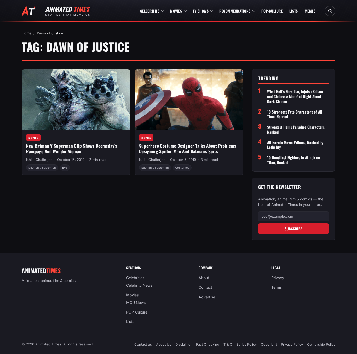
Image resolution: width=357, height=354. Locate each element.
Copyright (269, 344)
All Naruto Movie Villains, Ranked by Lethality (295, 145)
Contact (205, 287)
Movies (176, 11)
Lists (293, 11)
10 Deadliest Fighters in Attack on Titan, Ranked (293, 160)
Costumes (182, 167)
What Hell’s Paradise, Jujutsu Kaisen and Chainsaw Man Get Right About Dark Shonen (295, 96)
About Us (163, 344)
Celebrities (150, 11)
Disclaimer (183, 344)
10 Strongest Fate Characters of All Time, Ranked (294, 114)
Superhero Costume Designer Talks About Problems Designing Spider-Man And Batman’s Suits (187, 149)
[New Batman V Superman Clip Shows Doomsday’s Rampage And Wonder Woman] (76, 99)
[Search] (330, 11)
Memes (310, 11)
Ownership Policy (321, 344)
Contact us (143, 344)
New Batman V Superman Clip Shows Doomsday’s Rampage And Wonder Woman (71, 149)
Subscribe (293, 228)
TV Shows (201, 11)
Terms (276, 287)
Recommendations (235, 11)
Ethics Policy (247, 344)
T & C (227, 344)
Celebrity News (139, 285)
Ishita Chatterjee (39, 159)
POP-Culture (272, 11)
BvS (64, 167)
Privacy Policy (292, 344)
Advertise (207, 297)
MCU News (136, 302)
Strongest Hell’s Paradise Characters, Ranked (296, 129)
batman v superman (42, 167)
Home (26, 33)
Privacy (277, 277)
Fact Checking (207, 344)
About (204, 277)
